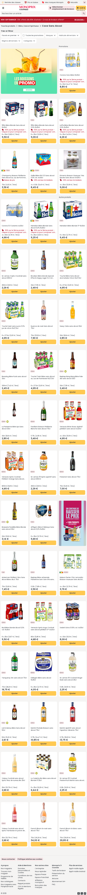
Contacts (21, 880)
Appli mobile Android (77, 871)
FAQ (53, 884)
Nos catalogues (7, 881)
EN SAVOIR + (79, 20)
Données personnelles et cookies (24, 870)
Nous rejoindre (40, 871)
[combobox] (41, 13)
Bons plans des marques (41, 886)
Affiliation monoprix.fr (39, 881)
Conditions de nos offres (25, 876)
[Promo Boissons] (29, 71)
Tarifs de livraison (59, 870)
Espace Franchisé (42, 877)
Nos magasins (6, 868)
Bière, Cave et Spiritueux (28, 26)
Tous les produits (8, 26)
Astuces (55, 878)
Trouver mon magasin (6, 872)
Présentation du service (58, 874)
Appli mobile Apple (76, 868)
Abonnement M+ (58, 881)
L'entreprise (39, 868)
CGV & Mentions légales (24, 887)
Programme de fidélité (7, 877)
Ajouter (72, 90)
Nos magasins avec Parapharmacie (8, 885)
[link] (30, 859)
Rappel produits (24, 883)
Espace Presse (40, 874)
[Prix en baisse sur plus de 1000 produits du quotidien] (72, 523)
